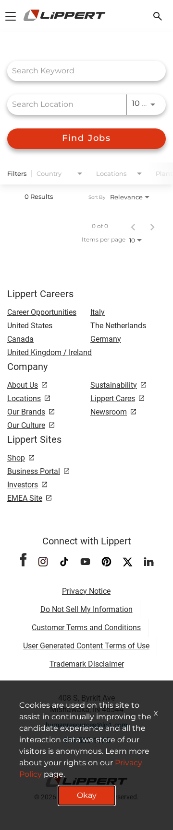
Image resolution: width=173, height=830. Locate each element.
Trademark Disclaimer (86, 664)
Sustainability (113, 385)
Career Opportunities (41, 312)
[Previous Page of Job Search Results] (133, 226)
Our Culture (26, 425)
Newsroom (108, 411)
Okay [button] (87, 795)
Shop (16, 457)
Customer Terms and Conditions (86, 627)
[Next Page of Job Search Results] (152, 226)
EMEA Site (24, 498)
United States (29, 325)
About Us (22, 385)
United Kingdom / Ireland (49, 352)
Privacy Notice (86, 591)
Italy (97, 312)
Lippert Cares (112, 398)
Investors (22, 484)
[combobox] (81, 70)
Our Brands (26, 411)
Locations (24, 398)
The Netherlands (118, 325)
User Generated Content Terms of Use (86, 645)
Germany (105, 339)
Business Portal (33, 471)
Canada (20, 339)
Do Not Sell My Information (86, 609)
